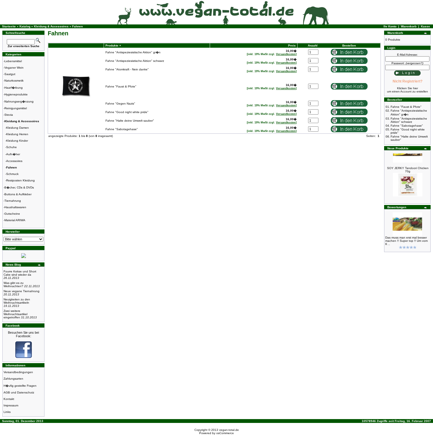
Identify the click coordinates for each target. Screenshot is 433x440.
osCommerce (225, 433)
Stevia (8, 114)
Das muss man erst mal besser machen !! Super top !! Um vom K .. (406, 241)
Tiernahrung (12, 200)
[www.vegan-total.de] (23, 357)
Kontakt (9, 399)
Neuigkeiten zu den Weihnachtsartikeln (17, 302)
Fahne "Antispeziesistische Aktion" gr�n (133, 52)
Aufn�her (13, 154)
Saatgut (9, 74)
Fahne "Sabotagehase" (121, 129)
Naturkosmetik (14, 80)
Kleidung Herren (17, 134)
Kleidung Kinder (17, 140)
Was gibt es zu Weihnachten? (22, 284)
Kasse (425, 26)
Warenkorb (409, 26)
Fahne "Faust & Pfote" (120, 86)
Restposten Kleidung (20, 180)
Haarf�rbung (13, 87)
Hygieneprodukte (16, 94)
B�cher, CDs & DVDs (19, 187)
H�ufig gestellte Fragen (20, 385)
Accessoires (14, 161)
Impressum (11, 405)
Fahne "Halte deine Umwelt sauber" (129, 120)
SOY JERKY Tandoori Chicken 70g (408, 167)
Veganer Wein (14, 67)
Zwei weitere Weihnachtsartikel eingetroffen (20, 314)
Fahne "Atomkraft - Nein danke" (127, 69)
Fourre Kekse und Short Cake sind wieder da (20, 274)
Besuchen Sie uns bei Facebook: (23, 334)
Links (7, 411)
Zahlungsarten (13, 378)
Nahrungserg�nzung (19, 101)
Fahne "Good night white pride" (126, 112)
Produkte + (113, 45)
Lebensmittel (13, 61)
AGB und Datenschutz (19, 392)
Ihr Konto (390, 26)
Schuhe (11, 147)
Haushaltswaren (15, 207)
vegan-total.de (229, 429)
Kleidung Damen (17, 127)
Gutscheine (12, 213)
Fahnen (77, 26)
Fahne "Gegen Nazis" (120, 103)
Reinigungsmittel (15, 108)
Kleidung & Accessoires (51, 26)
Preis (292, 45)
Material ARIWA (14, 220)
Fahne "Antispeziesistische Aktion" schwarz (134, 60)
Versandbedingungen (18, 372)
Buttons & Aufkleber (18, 194)
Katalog (24, 26)
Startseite (9, 26)
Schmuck (12, 174)
